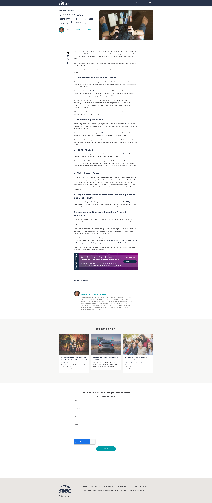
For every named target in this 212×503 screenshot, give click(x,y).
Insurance (62, 11)
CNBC (85, 161)
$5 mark (128, 124)
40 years (125, 154)
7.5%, (128, 202)
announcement (110, 140)
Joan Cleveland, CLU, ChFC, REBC (81, 29)
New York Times (91, 91)
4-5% (90, 202)
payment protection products (117, 240)
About (85, 486)
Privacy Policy (108, 486)
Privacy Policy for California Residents (132, 486)
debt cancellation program (127, 243)
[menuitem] (114, 3)
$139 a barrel (105, 133)
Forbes (85, 177)
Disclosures (95, 486)
